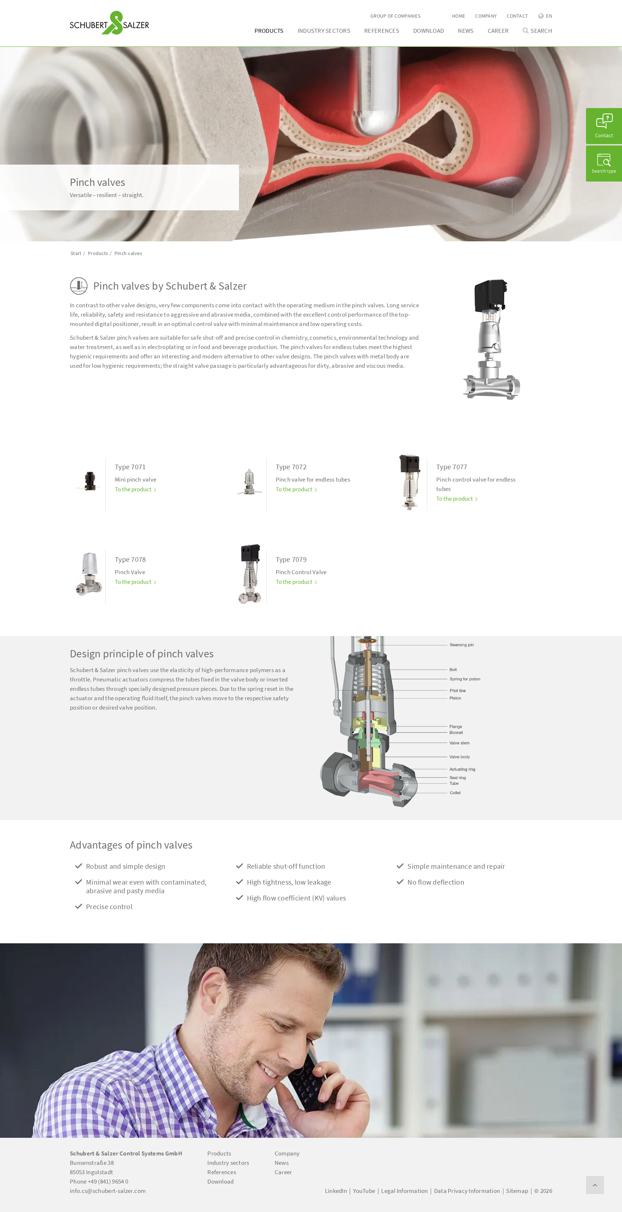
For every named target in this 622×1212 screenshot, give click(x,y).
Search (541, 31)
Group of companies (395, 16)
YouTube (364, 1191)
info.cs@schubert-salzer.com (108, 1191)
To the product (134, 489)
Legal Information (404, 1191)
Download (428, 31)
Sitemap (517, 1191)
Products (269, 31)
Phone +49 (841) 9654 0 (99, 1181)
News (465, 31)
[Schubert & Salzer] (109, 23)
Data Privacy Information (467, 1191)
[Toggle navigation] (80, 7)
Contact (517, 16)
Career (498, 31)
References (381, 31)
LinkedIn (336, 1191)
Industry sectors (324, 31)
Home (458, 16)
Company (486, 16)
